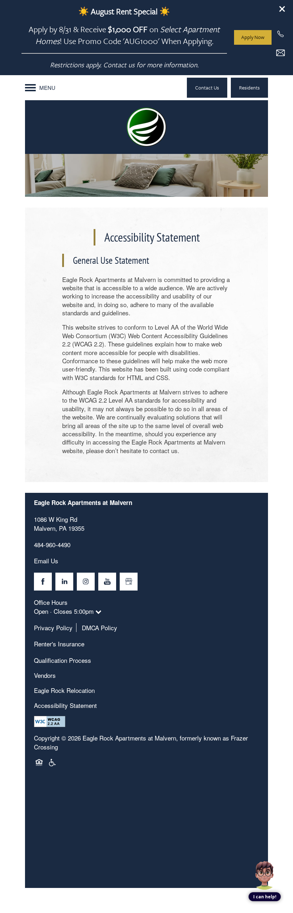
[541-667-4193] (280, 34)
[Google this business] (129, 582)
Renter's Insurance (59, 643)
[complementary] (264, 849)
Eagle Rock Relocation (64, 690)
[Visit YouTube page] (107, 582)
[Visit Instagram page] (86, 582)
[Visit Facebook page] (43, 582)
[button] (282, 9)
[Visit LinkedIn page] (64, 582)
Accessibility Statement (65, 705)
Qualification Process (62, 660)
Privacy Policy (53, 627)
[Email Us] (280, 53)
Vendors (45, 675)
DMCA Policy (99, 627)
